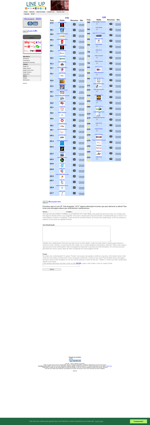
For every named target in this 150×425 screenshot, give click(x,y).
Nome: (45, 212)
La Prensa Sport (62, 135)
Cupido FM (62, 106)
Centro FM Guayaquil (62, 140)
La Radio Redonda (62, 123)
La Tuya (62, 163)
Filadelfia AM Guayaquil (98, 117)
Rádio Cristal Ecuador (98, 83)
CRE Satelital (99, 27)
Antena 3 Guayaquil (62, 67)
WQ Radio (62, 146)
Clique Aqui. (109, 366)
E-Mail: (69, 212)
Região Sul (25, 66)
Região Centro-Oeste (28, 70)
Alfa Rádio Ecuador (62, 157)
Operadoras (26, 58)
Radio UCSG (99, 123)
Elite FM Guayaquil (62, 129)
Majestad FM (62, 84)
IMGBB (78, 263)
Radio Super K (98, 66)
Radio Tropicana (62, 112)
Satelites (25, 78)
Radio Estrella (62, 73)
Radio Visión (62, 191)
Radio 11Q (62, 168)
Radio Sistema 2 (99, 106)
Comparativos (26, 60)
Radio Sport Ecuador (99, 89)
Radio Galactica (99, 134)
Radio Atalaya (98, 44)
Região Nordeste (27, 72)
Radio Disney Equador (62, 90)
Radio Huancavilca (98, 72)
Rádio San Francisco (99, 78)
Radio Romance (62, 50)
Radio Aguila (99, 100)
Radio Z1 (99, 151)
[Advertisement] (106, 7)
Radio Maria (62, 28)
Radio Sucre (99, 50)
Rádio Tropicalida (62, 61)
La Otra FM (62, 101)
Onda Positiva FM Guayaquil (62, 95)
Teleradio (99, 145)
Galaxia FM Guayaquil (62, 33)
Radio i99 (62, 118)
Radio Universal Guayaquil (98, 140)
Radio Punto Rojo (62, 22)
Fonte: (85, 258)
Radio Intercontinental (98, 111)
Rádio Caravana (99, 61)
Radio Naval (99, 156)
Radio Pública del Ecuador (62, 174)
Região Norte (26, 74)
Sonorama (62, 151)
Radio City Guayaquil (62, 39)
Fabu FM (62, 180)
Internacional (26, 80)
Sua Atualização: (49, 225)
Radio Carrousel (99, 38)
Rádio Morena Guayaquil (99, 33)
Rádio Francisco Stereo (62, 185)
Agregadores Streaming (29, 62)
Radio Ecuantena (99, 95)
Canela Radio (62, 56)
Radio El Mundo (99, 128)
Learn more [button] (99, 421)
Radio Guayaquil (99, 55)
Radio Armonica (62, 78)
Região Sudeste (27, 68)
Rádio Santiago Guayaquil (98, 21)
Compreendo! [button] (138, 421)
